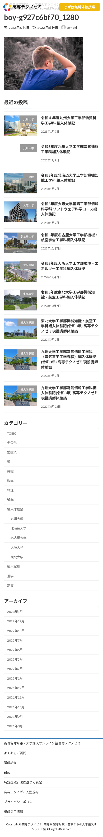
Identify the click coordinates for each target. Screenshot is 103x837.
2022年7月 (15, 640)
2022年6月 (15, 650)
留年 (10, 500)
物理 (10, 490)
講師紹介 (10, 763)
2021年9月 (15, 717)
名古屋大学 (18, 538)
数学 (10, 481)
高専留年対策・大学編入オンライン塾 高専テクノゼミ (42, 743)
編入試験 (13, 567)
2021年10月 (16, 707)
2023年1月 (15, 612)
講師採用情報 (13, 812)
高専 (10, 586)
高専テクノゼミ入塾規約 (21, 792)
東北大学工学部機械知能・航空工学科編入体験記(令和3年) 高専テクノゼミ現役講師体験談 (69, 326)
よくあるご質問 (15, 753)
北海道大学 (18, 528)
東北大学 (17, 557)
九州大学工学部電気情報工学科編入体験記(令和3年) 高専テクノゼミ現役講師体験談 (69, 393)
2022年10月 (16, 631)
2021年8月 (15, 726)
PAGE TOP (95, 806)
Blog (7, 773)
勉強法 (12, 452)
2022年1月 (15, 678)
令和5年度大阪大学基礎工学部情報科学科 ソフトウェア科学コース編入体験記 (70, 208)
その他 (12, 443)
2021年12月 (16, 688)
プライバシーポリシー (20, 802)
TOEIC (11, 433)
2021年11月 (16, 698)
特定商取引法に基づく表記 (23, 782)
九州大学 (17, 519)
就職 (10, 471)
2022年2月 (15, 669)
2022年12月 (16, 621)
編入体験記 (15, 509)
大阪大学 (17, 548)
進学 (10, 576)
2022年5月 (15, 659)
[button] (79, 7)
